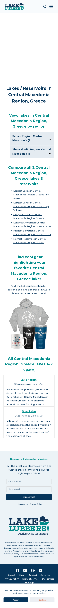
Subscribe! (29, 497)
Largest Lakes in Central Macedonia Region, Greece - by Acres (31, 195)
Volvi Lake (29, 411)
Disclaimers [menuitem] (48, 579)
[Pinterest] (33, 570)
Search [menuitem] (11, 575)
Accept (16, 600)
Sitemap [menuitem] (29, 582)
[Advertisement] (29, 46)
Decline (42, 600)
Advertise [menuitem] (45, 575)
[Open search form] (45, 6)
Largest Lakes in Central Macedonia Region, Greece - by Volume (31, 206)
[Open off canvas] (51, 6)
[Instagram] (25, 570)
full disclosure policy (35, 556)
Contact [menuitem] (33, 575)
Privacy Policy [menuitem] (12, 579)
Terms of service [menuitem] (30, 579)
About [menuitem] (22, 575)
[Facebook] (17, 570)
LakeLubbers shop (32, 286)
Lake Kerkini (29, 379)
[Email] (40, 570)
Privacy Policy (36, 504)
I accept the (30, 504)
